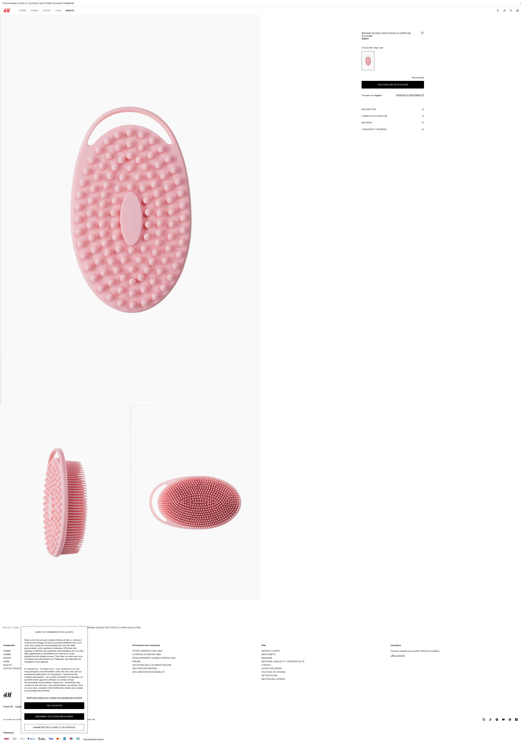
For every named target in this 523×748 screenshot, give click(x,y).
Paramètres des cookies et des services (54, 727)
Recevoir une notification (393, 84)
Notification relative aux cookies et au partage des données (54, 698)
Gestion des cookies (273, 679)
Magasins (267, 658)
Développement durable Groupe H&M (153, 658)
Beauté (70, 10)
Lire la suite (398, 655)
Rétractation (269, 675)
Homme (34, 10)
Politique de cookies (273, 672)
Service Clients (271, 651)
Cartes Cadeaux (12, 668)
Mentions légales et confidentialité (283, 661)
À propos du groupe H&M (146, 654)
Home (58, 10)
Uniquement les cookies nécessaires (54, 716)
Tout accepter (54, 706)
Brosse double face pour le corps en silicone (114, 627)
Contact (266, 665)
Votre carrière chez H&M (147, 651)
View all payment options (93, 739)
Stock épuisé (418, 77)
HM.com (6, 627)
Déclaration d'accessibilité (148, 672)
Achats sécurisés (272, 668)
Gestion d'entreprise (144, 668)
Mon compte (269, 654)
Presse (136, 661)
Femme (22, 10)
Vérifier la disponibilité (410, 95)
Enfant (47, 10)
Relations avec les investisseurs (151, 665)
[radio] (368, 60)
